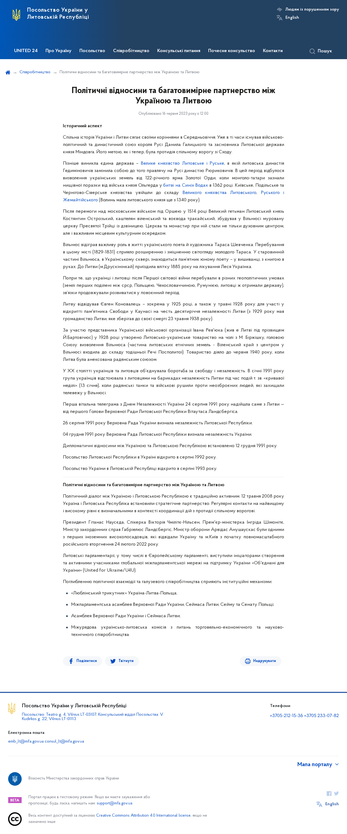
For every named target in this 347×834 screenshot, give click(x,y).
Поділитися (86, 661)
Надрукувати (264, 661)
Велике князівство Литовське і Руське (182, 163)
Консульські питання (178, 51)
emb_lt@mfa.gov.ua (26, 741)
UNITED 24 (26, 51)
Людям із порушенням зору (312, 9)
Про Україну (59, 51)
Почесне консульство (231, 51)
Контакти (273, 51)
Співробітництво (131, 51)
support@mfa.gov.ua (114, 803)
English (292, 17)
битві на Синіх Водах (185, 185)
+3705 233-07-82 (321, 716)
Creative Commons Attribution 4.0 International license (143, 816)
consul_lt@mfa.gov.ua (64, 741)
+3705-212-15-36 (286, 716)
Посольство (92, 51)
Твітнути (126, 661)
